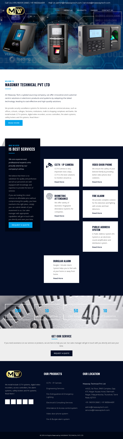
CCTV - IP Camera (53, 383)
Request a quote (20, 225)
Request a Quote (61, 353)
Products (81, 10)
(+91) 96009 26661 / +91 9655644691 (28, 3)
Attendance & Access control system (61, 408)
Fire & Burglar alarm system (58, 419)
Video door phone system (57, 414)
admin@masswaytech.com (69, 3)
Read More (13, 123)
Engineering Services (55, 388)
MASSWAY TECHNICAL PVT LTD (72, 435)
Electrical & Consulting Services (59, 403)
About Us (68, 10)
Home (56, 10)
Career (94, 10)
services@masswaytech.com (96, 3)
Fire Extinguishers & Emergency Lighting (59, 395)
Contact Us (107, 10)
